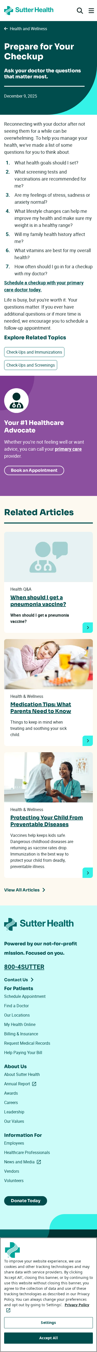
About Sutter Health (22, 1074)
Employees (14, 1143)
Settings (48, 1322)
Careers (11, 1102)
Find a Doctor (16, 1006)
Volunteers (14, 1180)
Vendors (11, 1171)
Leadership (14, 1112)
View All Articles (22, 890)
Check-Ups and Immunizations (34, 352)
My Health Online (19, 1024)
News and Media (23, 1162)
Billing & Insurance (21, 1034)
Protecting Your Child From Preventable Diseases (46, 821)
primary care (68, 449)
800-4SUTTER (24, 966)
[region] (48, 1295)
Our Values (14, 1121)
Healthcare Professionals (27, 1152)
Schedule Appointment (25, 996)
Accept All (48, 1337)
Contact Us (16, 980)
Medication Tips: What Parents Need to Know (40, 708)
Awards (11, 1093)
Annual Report (21, 1084)
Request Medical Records (27, 1043)
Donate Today (25, 1200)
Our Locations (17, 1015)
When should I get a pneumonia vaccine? (38, 601)
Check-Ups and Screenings (30, 365)
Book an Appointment (34, 470)
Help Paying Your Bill (23, 1052)
